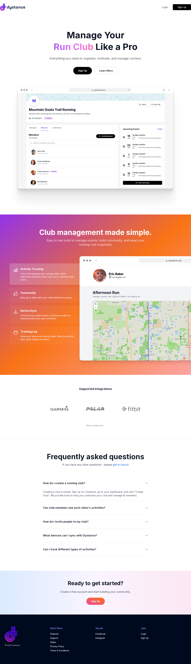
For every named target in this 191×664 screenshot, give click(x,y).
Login (165, 7)
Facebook (101, 634)
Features (54, 634)
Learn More (106, 70)
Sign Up (82, 70)
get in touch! (121, 464)
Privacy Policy (57, 646)
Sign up (182, 7)
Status (53, 642)
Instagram (100, 638)
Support (54, 638)
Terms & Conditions (59, 650)
